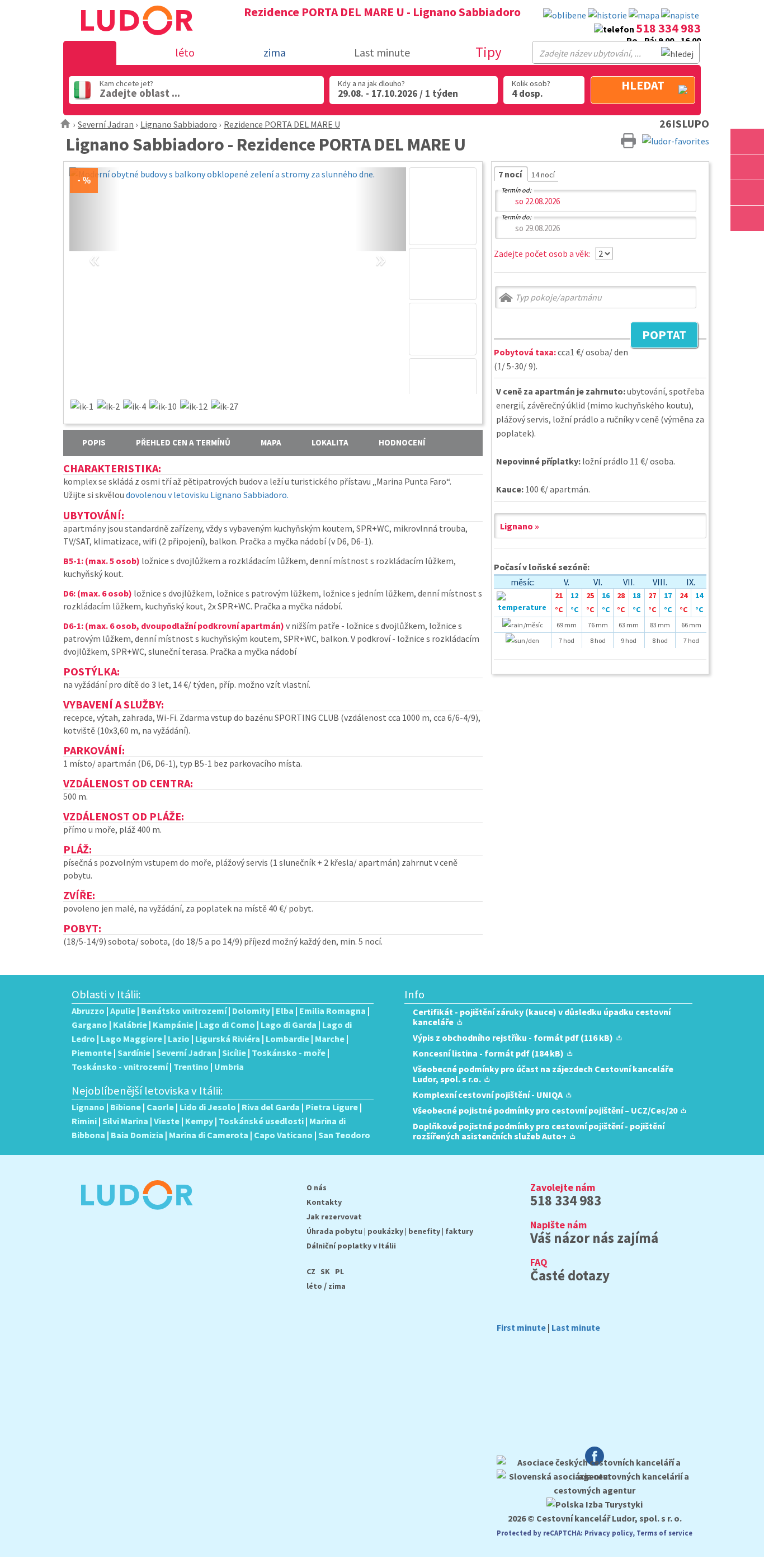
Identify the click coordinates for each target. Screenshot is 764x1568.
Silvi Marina (125, 1120)
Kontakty (324, 1202)
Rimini (84, 1120)
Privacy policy (608, 1532)
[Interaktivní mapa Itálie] (644, 15)
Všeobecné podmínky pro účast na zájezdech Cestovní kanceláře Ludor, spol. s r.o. (543, 1074)
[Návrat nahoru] (747, 244)
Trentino (191, 1066)
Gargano (89, 1024)
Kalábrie (130, 1024)
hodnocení (402, 442)
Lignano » (519, 526)
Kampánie (173, 1024)
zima (337, 1286)
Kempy (199, 1120)
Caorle (160, 1106)
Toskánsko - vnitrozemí (120, 1066)
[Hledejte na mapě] (747, 167)
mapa (271, 442)
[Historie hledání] (607, 15)
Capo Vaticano (283, 1134)
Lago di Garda (289, 1024)
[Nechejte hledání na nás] (680, 15)
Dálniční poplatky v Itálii (351, 1246)
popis (94, 442)
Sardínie (133, 1052)
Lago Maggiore (131, 1038)
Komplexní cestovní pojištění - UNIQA (488, 1094)
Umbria (229, 1066)
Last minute (382, 52)
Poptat (658, 336)
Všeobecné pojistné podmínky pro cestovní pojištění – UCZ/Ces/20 (545, 1110)
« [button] (94, 246)
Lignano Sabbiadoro (178, 124)
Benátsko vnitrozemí (184, 1010)
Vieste (167, 1120)
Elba (285, 1010)
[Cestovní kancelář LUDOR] (132, 1217)
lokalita (330, 442)
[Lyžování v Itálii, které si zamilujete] (747, 192)
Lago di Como (227, 1024)
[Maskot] (747, 218)
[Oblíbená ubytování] (564, 15)
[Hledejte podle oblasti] (747, 141)
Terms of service (664, 1532)
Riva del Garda (271, 1106)
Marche (330, 1038)
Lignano (88, 1106)
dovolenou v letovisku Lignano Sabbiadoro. (207, 494)
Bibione (125, 1106)
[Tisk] (628, 139)
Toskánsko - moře (289, 1052)
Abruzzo (88, 1010)
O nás (316, 1187)
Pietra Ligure (331, 1106)
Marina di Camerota (208, 1134)
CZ (310, 1271)
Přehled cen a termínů (183, 442)
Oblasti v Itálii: (106, 994)
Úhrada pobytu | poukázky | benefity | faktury (389, 1231)
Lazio (179, 1038)
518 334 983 (668, 28)
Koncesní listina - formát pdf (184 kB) (488, 1053)
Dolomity (251, 1010)
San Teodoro (344, 1134)
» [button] (380, 246)
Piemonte (92, 1052)
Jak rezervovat (334, 1217)
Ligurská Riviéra (227, 1038)
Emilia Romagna (332, 1010)
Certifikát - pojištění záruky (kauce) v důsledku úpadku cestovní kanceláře (542, 1016)
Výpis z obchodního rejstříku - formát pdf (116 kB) (513, 1037)
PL (339, 1271)
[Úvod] (65, 124)
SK (325, 1271)
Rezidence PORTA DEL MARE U (282, 124)
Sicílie (234, 1052)
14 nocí (543, 175)
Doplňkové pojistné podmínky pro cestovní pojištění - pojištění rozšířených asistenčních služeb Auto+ (538, 1131)
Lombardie (287, 1038)
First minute (521, 1327)
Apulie (122, 1010)
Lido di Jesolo (208, 1106)
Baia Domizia (137, 1134)
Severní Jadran (106, 124)
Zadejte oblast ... (140, 93)
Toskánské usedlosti (261, 1120)
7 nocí (511, 174)
